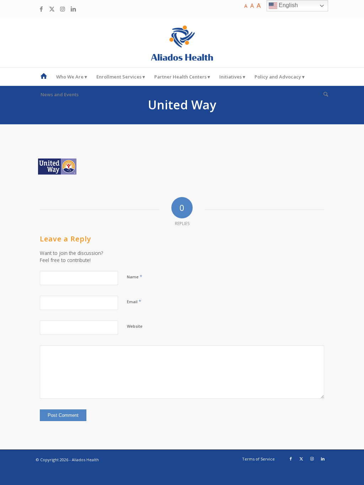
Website (135, 326)
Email (134, 301)
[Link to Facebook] (41, 9)
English (287, 5)
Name (134, 276)
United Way (182, 105)
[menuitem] (44, 77)
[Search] (323, 94)
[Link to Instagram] (62, 9)
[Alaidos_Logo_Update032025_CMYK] (182, 42)
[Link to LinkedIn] (73, 9)
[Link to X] (52, 9)
